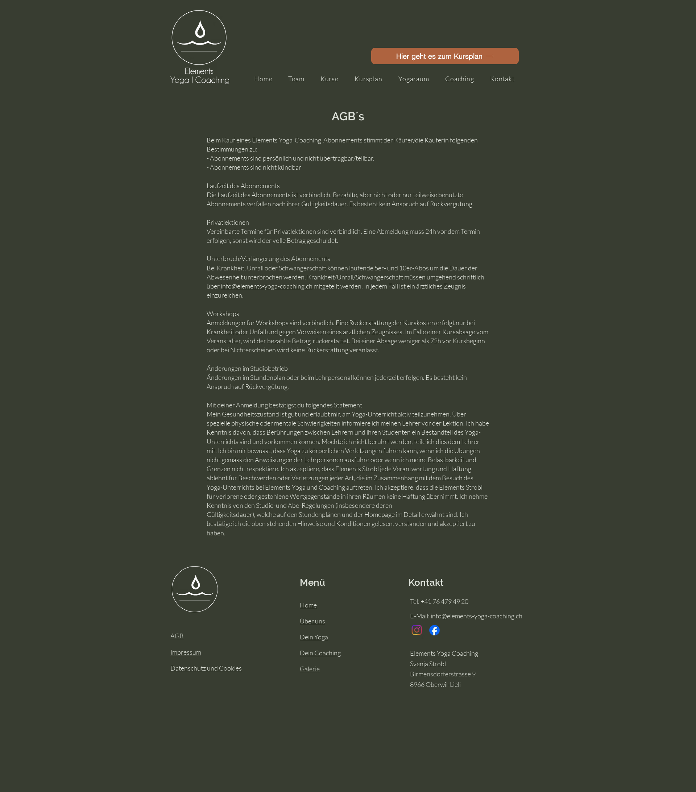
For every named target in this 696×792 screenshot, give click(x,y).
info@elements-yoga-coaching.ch (266, 286)
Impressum (185, 652)
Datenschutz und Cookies (206, 668)
